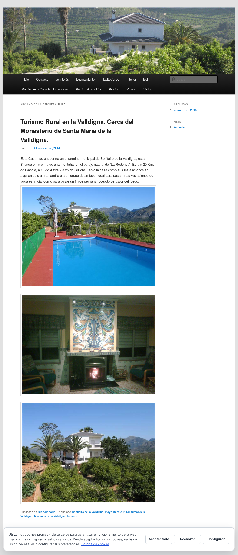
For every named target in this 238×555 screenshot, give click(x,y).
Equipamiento (85, 79)
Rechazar (187, 539)
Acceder (179, 127)
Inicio (25, 79)
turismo (72, 516)
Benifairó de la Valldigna (87, 512)
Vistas (147, 89)
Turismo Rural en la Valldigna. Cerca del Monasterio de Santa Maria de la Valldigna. (77, 130)
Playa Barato (113, 512)
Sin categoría (46, 512)
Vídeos (131, 89)
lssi (145, 79)
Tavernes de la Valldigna (50, 516)
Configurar (216, 539)
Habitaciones (110, 79)
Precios (114, 89)
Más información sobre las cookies (45, 89)
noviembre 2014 (185, 110)
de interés (62, 79)
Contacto (42, 79)
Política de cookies (89, 89)
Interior (131, 79)
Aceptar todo (159, 539)
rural (126, 512)
